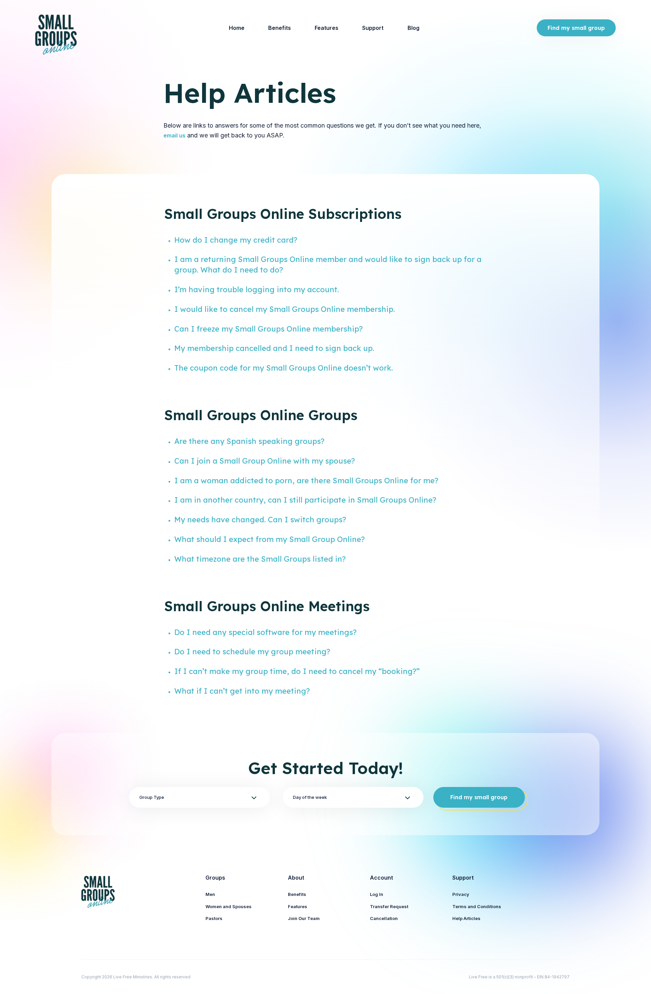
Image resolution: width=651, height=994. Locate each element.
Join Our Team (304, 918)
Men (210, 894)
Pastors (213, 918)
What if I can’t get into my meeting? (242, 691)
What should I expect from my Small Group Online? (269, 539)
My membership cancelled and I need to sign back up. (274, 348)
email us (174, 135)
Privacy (460, 894)
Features (326, 27)
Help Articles (466, 918)
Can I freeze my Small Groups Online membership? (268, 329)
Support (372, 27)
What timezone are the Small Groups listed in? (260, 559)
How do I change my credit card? (235, 240)
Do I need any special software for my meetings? (265, 632)
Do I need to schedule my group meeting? (252, 651)
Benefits (279, 27)
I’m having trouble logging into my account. (256, 289)
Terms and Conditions (476, 906)
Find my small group (576, 27)
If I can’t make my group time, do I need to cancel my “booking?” (297, 671)
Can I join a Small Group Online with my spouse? (264, 461)
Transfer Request (389, 906)
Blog (413, 27)
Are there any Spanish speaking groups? (249, 441)
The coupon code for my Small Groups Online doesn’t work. (283, 368)
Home (236, 27)
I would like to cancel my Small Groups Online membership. (284, 309)
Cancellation (384, 918)
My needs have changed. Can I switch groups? (260, 519)
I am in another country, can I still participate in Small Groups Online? (305, 500)
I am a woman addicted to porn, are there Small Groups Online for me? (306, 480)
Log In (376, 894)
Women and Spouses (228, 906)
